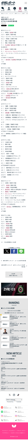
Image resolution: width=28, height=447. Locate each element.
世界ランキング (17, 13)
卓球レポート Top (4, 13)
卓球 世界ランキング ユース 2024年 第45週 (14, 260)
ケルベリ (15, 51)
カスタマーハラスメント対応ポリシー (18, 432)
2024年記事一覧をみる (13, 274)
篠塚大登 (13, 45)
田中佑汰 (9, 206)
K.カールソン (8, 51)
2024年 (23, 13)
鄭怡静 (7, 113)
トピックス (11, 13)
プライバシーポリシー (21, 430)
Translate (18, 402)
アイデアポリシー (5, 432)
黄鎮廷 (6, 191)
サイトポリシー (12, 430)
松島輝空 (13, 59)
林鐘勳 (7, 187)
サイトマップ (4, 430)
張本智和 (8, 59)
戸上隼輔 (7, 45)
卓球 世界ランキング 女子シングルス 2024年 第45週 (13, 266)
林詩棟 (11, 32)
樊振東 (6, 49)
